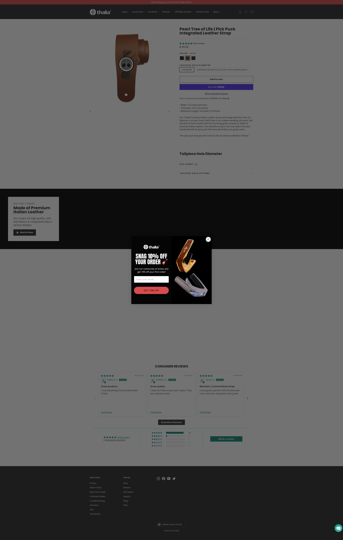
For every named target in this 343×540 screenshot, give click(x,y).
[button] (338, 528)
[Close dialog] (208, 239)
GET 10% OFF (151, 290)
